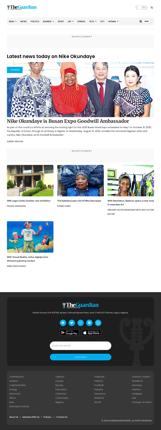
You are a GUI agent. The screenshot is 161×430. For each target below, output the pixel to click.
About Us (13, 417)
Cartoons (61, 393)
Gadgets (137, 393)
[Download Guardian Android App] (69, 332)
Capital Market (17, 385)
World (97, 402)
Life (70, 21)
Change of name (142, 402)
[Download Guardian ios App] (91, 332)
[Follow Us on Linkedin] (89, 323)
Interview (137, 385)
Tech (91, 21)
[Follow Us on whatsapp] (98, 323)
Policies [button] (47, 417)
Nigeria (59, 402)
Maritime (99, 397)
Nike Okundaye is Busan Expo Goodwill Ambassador (68, 121)
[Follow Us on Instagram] (80, 323)
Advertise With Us (30, 417)
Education (61, 389)
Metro (23, 21)
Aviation (13, 381)
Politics (35, 21)
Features (99, 376)
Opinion (81, 21)
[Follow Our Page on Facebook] (63, 323)
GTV (102, 21)
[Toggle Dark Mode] (141, 7)
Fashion (98, 381)
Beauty (59, 385)
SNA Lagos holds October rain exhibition (28, 200)
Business (47, 21)
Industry (98, 389)
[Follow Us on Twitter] (72, 323)
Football (98, 385)
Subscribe (80, 357)
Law (134, 397)
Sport (61, 21)
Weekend (137, 381)
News (12, 21)
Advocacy (15, 393)
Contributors (16, 376)
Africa (12, 397)
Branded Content (19, 406)
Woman (112, 21)
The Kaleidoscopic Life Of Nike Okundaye (79, 200)
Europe (60, 381)
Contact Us (61, 417)
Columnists (62, 397)
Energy (13, 389)
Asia (11, 402)
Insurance (100, 393)
